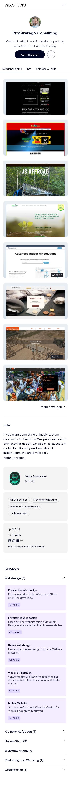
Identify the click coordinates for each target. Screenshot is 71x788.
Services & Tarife (46, 68)
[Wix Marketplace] (15, 5)
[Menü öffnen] (64, 5)
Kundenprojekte (12, 68)
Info (29, 68)
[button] (35, 97)
